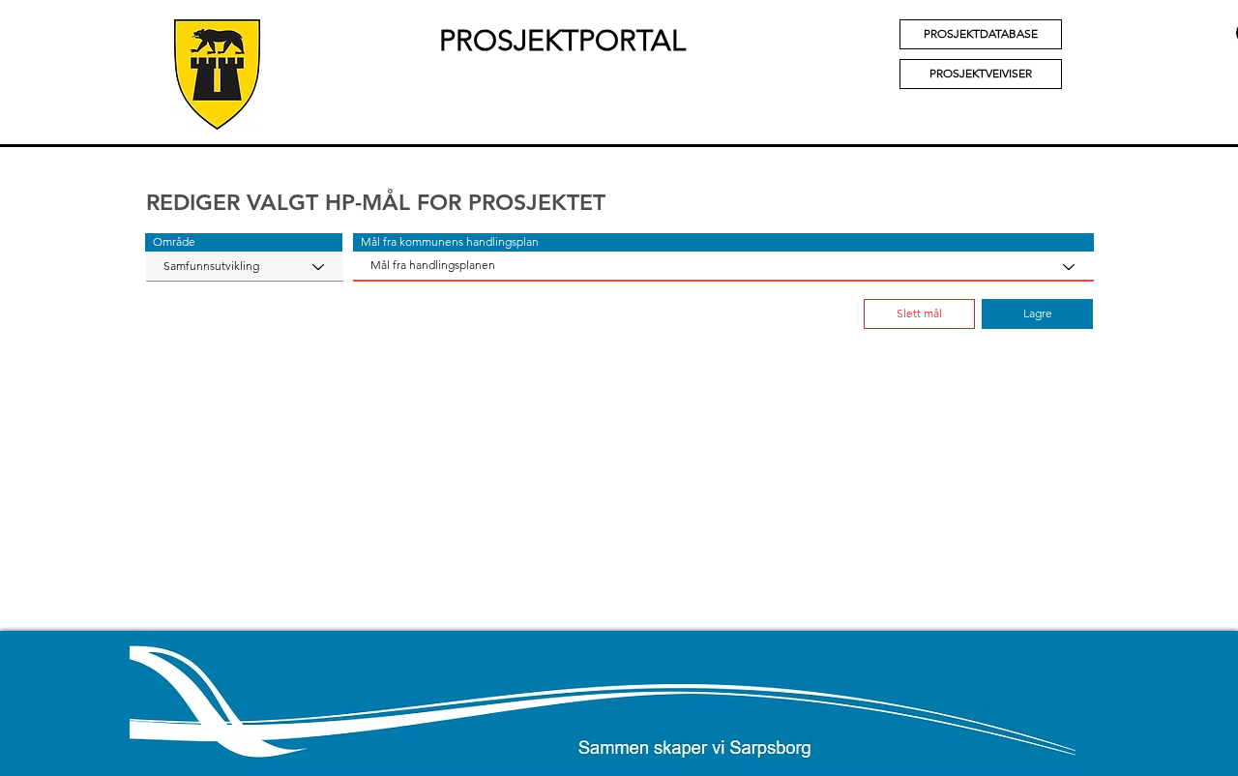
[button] (243, 242)
